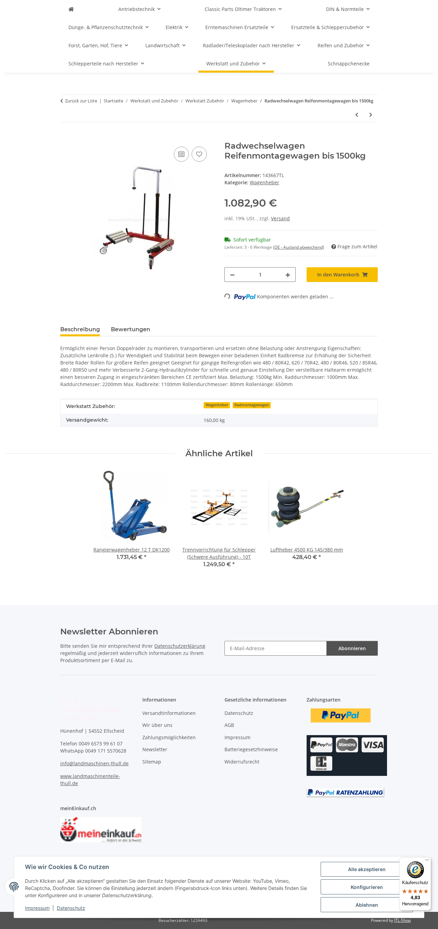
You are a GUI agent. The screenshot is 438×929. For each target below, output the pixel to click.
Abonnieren (352, 648)
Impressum (37, 908)
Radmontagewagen (251, 404)
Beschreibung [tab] (80, 329)
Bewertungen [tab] (130, 329)
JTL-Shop (402, 920)
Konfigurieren (367, 887)
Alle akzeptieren (367, 869)
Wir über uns (157, 725)
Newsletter (154, 749)
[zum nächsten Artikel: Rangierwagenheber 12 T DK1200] (371, 114)
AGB (229, 725)
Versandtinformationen (169, 713)
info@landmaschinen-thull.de (94, 763)
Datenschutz (71, 908)
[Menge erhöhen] (287, 275)
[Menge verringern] (232, 275)
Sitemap (151, 761)
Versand (280, 218)
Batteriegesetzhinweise (251, 749)
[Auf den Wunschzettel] (199, 154)
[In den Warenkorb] (65, 137)
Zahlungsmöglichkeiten (169, 737)
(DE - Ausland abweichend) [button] (298, 247)
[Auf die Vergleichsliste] (181, 154)
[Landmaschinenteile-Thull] (71, 9)
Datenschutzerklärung (179, 646)
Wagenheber (264, 182)
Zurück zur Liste (81, 101)
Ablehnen (367, 905)
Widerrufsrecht (241, 761)
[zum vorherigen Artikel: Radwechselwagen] (357, 114)
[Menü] (427, 861)
